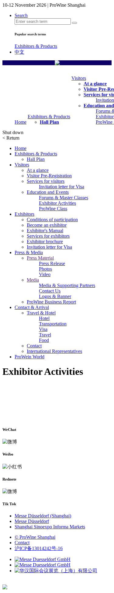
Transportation (53, 323)
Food (44, 340)
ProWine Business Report (51, 301)
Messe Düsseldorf (32, 521)
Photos (45, 269)
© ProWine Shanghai (35, 537)
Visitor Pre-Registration (49, 175)
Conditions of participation (52, 219)
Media (33, 279)
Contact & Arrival (32, 307)
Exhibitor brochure (45, 241)
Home (20, 122)
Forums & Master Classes (63, 197)
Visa (43, 329)
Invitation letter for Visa (61, 186)
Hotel (44, 318)
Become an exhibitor (47, 225)
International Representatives (54, 351)
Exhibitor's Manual (45, 230)
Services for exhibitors (48, 236)
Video (44, 274)
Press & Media (29, 252)
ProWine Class (53, 208)
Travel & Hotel (41, 312)
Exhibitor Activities (57, 203)
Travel (45, 334)
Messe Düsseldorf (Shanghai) (43, 515)
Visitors (78, 78)
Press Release (52, 263)
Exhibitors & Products (36, 46)
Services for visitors (45, 181)
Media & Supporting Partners (67, 285)
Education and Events (48, 192)
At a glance (95, 83)
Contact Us (49, 290)
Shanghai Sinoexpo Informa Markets (50, 526)
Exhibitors (24, 214)
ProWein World (29, 356)
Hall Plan (49, 122)
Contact (34, 345)
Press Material (40, 258)
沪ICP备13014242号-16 (39, 548)
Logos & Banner (55, 296)
